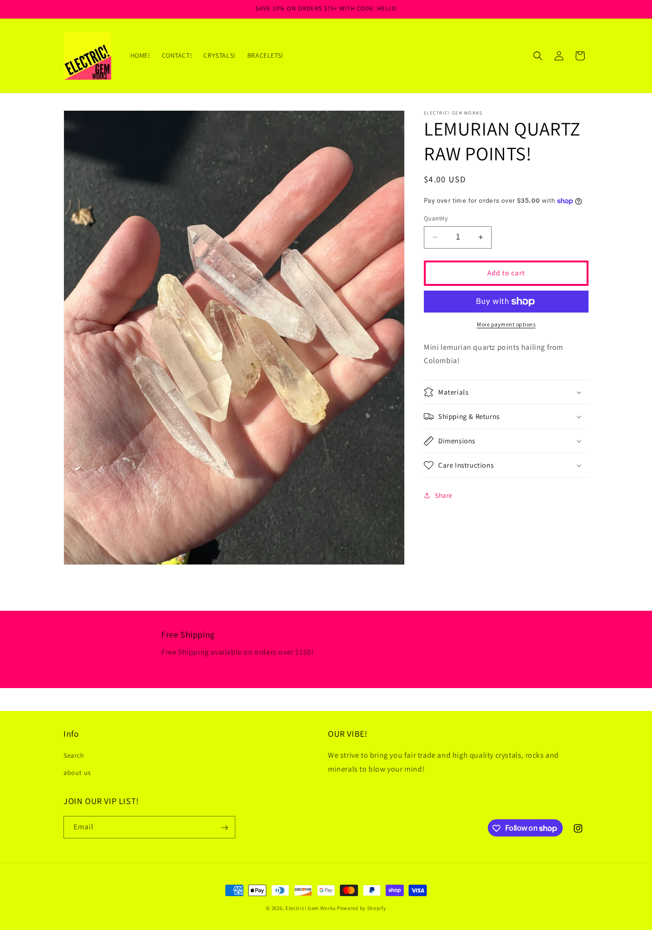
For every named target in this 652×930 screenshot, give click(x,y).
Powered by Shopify (361, 908)
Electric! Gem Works (310, 908)
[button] (537, 55)
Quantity (436, 218)
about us (77, 772)
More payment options (506, 324)
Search (73, 756)
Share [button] (443, 495)
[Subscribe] (224, 827)
